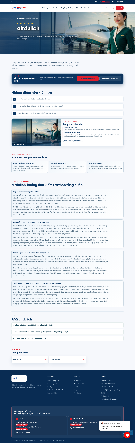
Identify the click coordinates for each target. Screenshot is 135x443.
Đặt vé (120, 8)
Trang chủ (20, 18)
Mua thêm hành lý (79, 384)
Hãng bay (64, 8)
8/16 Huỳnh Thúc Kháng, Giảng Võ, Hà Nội (28, 428)
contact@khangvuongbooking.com (112, 390)
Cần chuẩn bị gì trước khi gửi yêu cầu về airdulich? (34, 325)
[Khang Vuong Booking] (19, 8)
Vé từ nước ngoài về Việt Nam (56, 390)
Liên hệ (103, 393)
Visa (89, 8)
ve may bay (67, 140)
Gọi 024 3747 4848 (23, 432)
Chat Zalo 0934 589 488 (110, 78)
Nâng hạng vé (78, 390)
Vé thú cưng (77, 393)
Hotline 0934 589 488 (108, 384)
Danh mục (110, 8)
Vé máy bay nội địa (53, 381)
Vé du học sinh (51, 387)
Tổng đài (102, 2)
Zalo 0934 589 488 (117, 1)
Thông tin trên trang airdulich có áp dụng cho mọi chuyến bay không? (41, 332)
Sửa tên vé (77, 387)
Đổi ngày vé (77, 381)
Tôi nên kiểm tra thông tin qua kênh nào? (30, 338)
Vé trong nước (46, 8)
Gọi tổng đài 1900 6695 (87, 78)
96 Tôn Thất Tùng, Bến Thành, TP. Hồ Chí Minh (84, 423)
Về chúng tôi (105, 396)
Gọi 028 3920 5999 (77, 428)
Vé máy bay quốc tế (53, 384)
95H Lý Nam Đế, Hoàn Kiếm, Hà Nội (26, 423)
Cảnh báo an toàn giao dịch (109, 399)
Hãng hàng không (52, 393)
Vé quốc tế (56, 8)
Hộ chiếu (83, 8)
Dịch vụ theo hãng (73, 8)
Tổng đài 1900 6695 (107, 381)
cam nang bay (77, 140)
